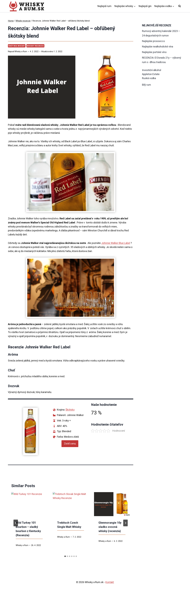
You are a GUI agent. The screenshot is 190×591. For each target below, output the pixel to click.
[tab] (65, 556)
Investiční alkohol (151, 70)
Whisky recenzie (35, 46)
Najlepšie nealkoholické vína (157, 46)
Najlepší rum (104, 6)
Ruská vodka (149, 78)
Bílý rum (146, 84)
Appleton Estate (151, 74)
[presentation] (29, 504)
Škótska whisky (16, 46)
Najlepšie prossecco (153, 41)
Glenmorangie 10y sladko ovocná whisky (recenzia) (109, 527)
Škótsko (70, 409)
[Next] (125, 523)
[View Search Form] (179, 6)
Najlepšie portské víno (154, 52)
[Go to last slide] (15, 523)
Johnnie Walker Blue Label (115, 243)
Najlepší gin (145, 6)
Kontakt (109, 582)
